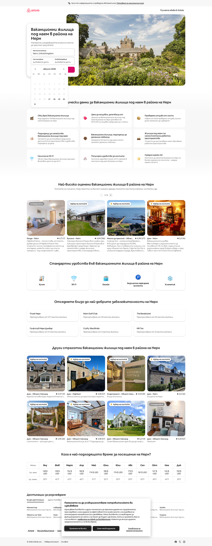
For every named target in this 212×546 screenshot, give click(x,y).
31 (35, 104)
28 (54, 99)
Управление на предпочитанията (134, 529)
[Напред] (111, 195)
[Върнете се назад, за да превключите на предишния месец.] (35, 69)
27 (49, 99)
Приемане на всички (77, 528)
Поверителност (51, 542)
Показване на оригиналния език (130, 3)
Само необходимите (106, 528)
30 (64, 99)
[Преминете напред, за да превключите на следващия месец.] (63, 69)
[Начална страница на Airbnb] (33, 10)
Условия (64, 542)
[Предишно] (101, 195)
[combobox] (53, 53)
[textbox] (42, 62)
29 (59, 99)
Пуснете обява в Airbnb (172, 10)
